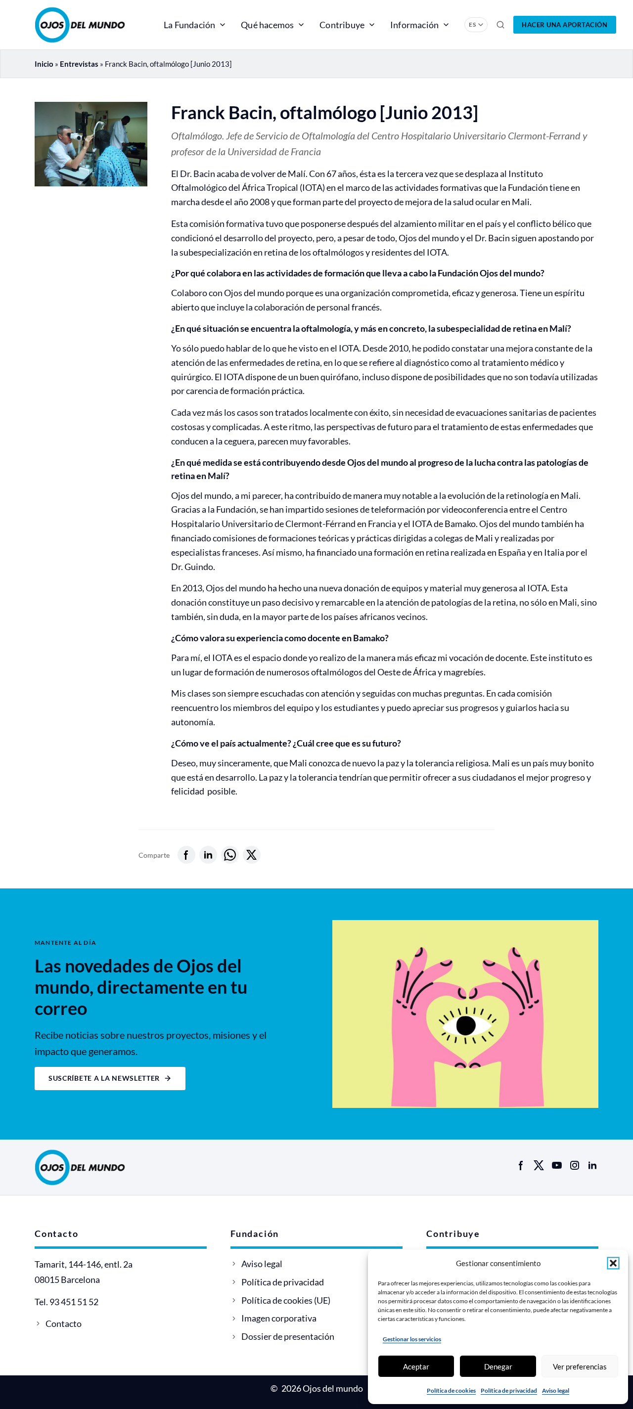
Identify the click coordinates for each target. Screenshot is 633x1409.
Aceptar (416, 1366)
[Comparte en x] (252, 855)
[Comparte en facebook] (186, 855)
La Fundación (189, 24)
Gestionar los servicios (412, 1339)
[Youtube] (557, 1165)
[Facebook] (521, 1165)
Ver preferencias (580, 1366)
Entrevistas (79, 63)
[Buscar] (500, 25)
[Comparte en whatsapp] (230, 855)
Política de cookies (451, 1390)
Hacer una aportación (564, 25)
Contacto (63, 1323)
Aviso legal (555, 1390)
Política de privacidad (509, 1390)
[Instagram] (575, 1165)
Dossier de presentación (287, 1336)
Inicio (44, 63)
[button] (613, 1263)
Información (414, 24)
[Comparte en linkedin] (208, 855)
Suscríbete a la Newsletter (104, 1078)
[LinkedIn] (592, 1165)
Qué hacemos (267, 24)
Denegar (498, 1366)
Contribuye (341, 24)
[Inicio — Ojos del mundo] (91, 24)
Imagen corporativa (278, 1318)
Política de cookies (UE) (285, 1300)
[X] (539, 1165)
